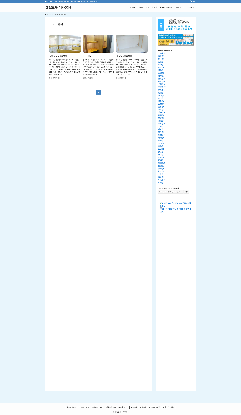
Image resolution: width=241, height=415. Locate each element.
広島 (161, 146)
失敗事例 (143, 407)
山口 (161, 149)
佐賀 (161, 165)
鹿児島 (162, 180)
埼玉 (161, 81)
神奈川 (162, 90)
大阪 (161, 126)
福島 (161, 70)
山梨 (161, 104)
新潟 (161, 92)
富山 (161, 95)
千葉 (161, 84)
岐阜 (161, 109)
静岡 (161, 115)
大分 (161, 174)
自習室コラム (123, 407)
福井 (161, 101)
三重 (161, 118)
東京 (162, 87)
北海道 (162, 53)
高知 (161, 160)
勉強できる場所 (168, 407)
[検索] (194, 1)
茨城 (161, 73)
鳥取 (161, 137)
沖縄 (161, 182)
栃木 (161, 75)
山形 (161, 67)
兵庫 (161, 129)
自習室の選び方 (154, 407)
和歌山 (162, 134)
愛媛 (161, 157)
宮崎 (161, 177)
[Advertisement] (176, 262)
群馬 (161, 78)
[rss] (191, 1)
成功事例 (134, 407)
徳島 (161, 151)
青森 (161, 56)
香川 (161, 154)
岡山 (161, 143)
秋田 (161, 64)
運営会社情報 (111, 407)
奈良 (161, 132)
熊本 (161, 171)
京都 (161, 123)
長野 (161, 106)
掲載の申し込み (97, 407)
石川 (161, 98)
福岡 (161, 163)
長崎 (161, 168)
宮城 (161, 61)
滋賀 (161, 120)
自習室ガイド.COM (58, 7)
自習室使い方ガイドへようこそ (78, 407)
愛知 (161, 112)
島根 (161, 140)
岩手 (161, 59)
